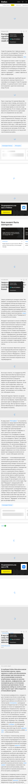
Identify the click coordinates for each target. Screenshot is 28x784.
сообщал (11, 747)
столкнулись (13, 725)
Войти (18, 1)
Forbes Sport (5, 256)
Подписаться (6, 227)
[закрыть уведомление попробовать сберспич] (21, 35)
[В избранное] (26, 31)
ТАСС (24, 57)
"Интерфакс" (14, 436)
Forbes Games (9, 5)
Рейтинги (19, 5)
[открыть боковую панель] (22, 2)
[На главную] (4, 2)
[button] (26, 2)
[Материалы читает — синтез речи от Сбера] (21, 31)
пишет (24, 328)
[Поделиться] (24, 31)
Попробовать (13, 42)
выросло (17, 768)
